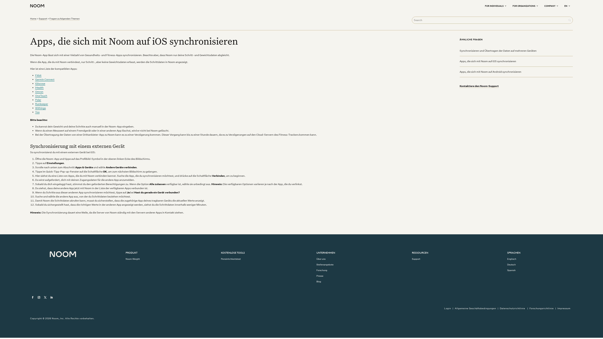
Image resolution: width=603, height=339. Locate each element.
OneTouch (41, 95)
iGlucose (40, 83)
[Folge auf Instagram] (38, 297)
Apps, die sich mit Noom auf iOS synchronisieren (488, 61)
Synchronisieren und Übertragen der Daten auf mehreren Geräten (498, 50)
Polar (38, 99)
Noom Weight (133, 259)
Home (33, 18)
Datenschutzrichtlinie (513, 308)
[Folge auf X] (45, 297)
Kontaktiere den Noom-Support (479, 86)
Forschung (321, 270)
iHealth (39, 87)
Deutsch (511, 264)
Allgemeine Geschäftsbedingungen (475, 308)
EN (565, 5)
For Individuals (494, 5)
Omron (39, 91)
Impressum (563, 308)
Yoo (37, 112)
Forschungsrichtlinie (542, 308)
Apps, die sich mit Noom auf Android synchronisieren (490, 71)
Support (43, 18)
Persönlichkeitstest (231, 259)
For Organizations (524, 5)
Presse (319, 275)
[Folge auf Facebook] (32, 297)
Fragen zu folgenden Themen (64, 18)
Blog (318, 281)
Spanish (511, 270)
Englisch (511, 259)
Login (447, 308)
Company (549, 5)
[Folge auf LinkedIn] (51, 297)
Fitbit (38, 75)
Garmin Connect (44, 79)
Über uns (321, 259)
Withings (40, 108)
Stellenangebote (325, 264)
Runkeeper (41, 103)
